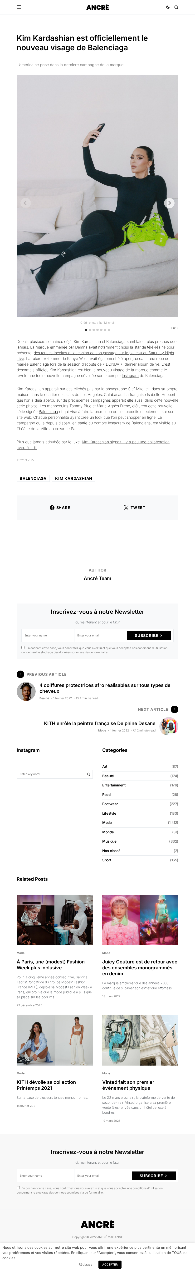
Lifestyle (109, 813)
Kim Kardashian (87, 341)
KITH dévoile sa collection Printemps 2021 (46, 1085)
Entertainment (113, 785)
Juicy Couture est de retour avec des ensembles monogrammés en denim (139, 967)
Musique (109, 841)
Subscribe (146, 635)
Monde (108, 832)
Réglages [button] (85, 1264)
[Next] (169, 203)
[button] (19, 7)
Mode (102, 730)
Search (88, 774)
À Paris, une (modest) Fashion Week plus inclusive (51, 965)
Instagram (130, 375)
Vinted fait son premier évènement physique (128, 1085)
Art (104, 766)
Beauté (44, 698)
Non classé (111, 851)
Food (106, 794)
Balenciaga (116, 341)
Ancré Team (97, 578)
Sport (106, 860)
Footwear (110, 804)
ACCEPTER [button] (110, 1264)
